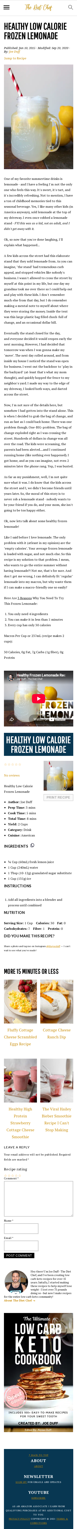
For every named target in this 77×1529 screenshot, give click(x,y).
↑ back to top (38, 1455)
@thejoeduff (53, 946)
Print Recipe (58, 797)
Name (9, 1220)
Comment (11, 1178)
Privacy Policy (19, 1518)
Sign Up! (21, 1482)
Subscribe (38, 1497)
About (38, 1466)
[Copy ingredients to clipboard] (32, 845)
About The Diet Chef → (19, 1300)
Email (9, 1238)
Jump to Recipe (15, 58)
